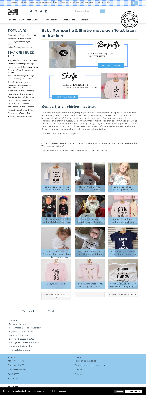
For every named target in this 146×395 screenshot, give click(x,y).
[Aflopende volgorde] (56, 298)
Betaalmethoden (17, 324)
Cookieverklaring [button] (44, 391)
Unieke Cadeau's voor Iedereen (20, 47)
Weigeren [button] (119, 391)
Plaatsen (79, 369)
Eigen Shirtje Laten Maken (18, 82)
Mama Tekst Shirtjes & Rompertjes (21, 91)
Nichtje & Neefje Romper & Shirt (21, 110)
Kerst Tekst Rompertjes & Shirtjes (21, 76)
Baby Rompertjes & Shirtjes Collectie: (23, 61)
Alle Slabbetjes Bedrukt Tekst (19, 113)
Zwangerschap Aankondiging (19, 38)
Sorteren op (48, 295)
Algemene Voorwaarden (21, 331)
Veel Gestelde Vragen (19, 350)
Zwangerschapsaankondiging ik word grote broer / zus (20, 86)
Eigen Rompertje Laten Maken (20, 79)
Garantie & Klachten (19, 335)
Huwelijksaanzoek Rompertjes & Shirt (23, 67)
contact (92, 150)
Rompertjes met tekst (85, 361)
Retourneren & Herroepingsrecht (25, 328)
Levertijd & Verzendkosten (22, 339)
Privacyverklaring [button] (59, 391)
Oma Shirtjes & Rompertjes (19, 100)
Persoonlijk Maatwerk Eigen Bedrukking (19, 43)
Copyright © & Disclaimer (21, 346)
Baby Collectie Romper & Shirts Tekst (23, 35)
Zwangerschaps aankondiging (90, 365)
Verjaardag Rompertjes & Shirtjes (21, 64)
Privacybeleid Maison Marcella (24, 342)
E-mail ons (13, 378)
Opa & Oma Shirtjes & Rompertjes (21, 97)
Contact (13, 320)
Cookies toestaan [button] (133, 391)
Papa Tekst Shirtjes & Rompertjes (21, 94)
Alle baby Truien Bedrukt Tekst (20, 116)
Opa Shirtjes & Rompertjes (18, 104)
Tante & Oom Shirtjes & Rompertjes (22, 107)
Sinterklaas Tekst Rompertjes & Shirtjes (20, 71)
